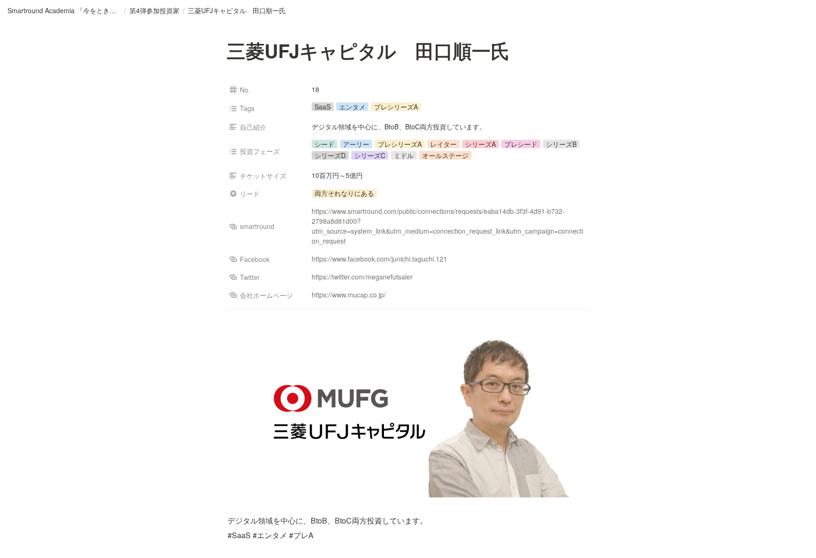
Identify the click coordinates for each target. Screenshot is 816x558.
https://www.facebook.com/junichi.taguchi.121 (379, 258)
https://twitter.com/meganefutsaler (362, 276)
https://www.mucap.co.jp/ (349, 294)
